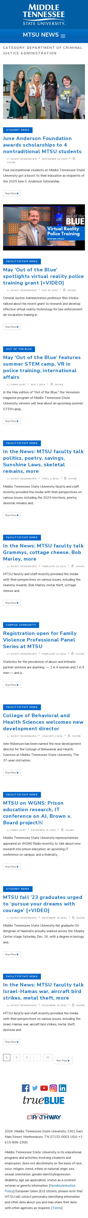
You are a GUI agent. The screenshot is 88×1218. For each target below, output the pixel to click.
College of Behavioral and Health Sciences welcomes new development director (43, 722)
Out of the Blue (19, 349)
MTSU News (41, 35)
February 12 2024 (54, 654)
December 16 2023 (54, 918)
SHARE (71, 290)
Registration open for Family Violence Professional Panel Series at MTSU (40, 640)
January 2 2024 (52, 736)
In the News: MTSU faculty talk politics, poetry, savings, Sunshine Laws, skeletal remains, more (43, 461)
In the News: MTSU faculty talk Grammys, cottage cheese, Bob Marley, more (43, 552)
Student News (17, 130)
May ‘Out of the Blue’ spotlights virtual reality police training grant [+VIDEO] (43, 276)
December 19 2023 (43, 830)
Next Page (62, 1060)
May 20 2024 (50, 290)
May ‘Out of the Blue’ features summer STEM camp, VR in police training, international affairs (42, 367)
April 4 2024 (50, 478)
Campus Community (21, 625)
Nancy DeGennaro (24, 159)
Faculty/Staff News (22, 261)
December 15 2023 (54, 1005)
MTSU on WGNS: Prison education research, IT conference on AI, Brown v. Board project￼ (37, 813)
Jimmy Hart (18, 384)
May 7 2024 (38, 384)
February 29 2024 (54, 566)
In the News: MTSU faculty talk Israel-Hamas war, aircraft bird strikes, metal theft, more (43, 991)
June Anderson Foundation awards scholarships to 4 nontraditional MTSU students (42, 145)
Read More (11, 193)
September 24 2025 (55, 159)
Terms (57, 1208)
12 (47, 1057)
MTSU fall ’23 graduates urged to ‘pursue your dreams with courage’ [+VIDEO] (42, 904)
